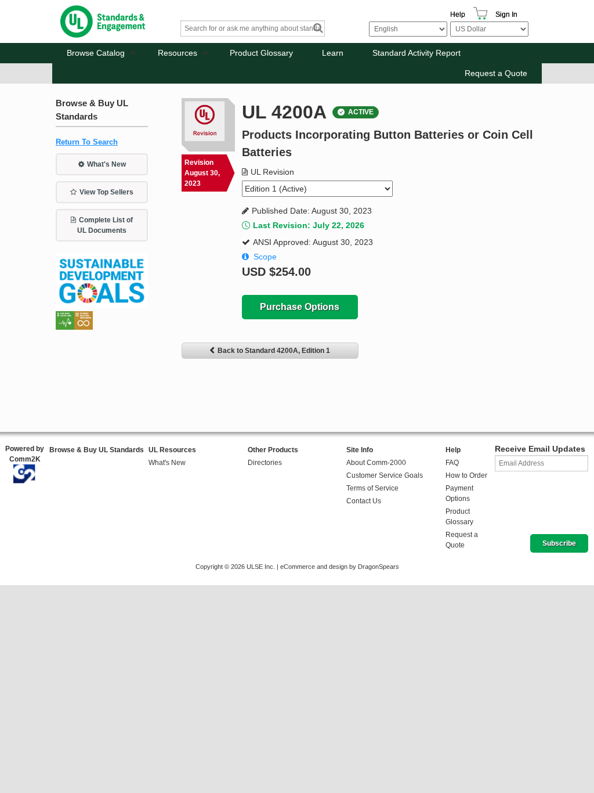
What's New (106, 164)
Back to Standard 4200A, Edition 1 (274, 351)
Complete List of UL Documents (105, 225)
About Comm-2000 (376, 463)
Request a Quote (496, 73)
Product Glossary (261, 52)
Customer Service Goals (384, 475)
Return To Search (87, 142)
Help (457, 14)
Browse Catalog (96, 52)
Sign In (506, 14)
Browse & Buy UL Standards (96, 450)
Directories (265, 463)
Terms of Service (372, 488)
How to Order (466, 475)
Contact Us (363, 501)
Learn (332, 52)
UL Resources (172, 450)
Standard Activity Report (416, 52)
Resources (177, 52)
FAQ (452, 463)
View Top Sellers (106, 192)
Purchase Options (299, 307)
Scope (265, 256)
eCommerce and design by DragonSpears (339, 566)
